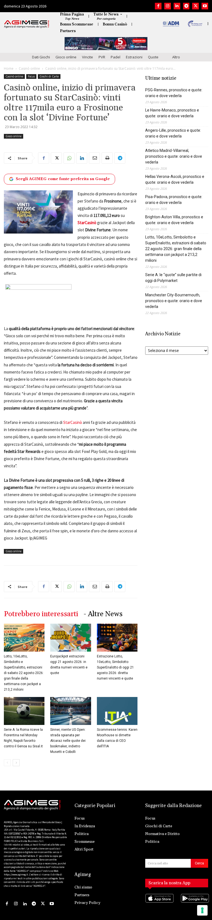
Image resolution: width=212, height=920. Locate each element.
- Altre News (103, 614)
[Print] (107, 158)
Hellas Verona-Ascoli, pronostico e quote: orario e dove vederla (174, 179)
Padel (115, 57)
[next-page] (16, 762)
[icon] (159, 903)
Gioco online (65, 57)
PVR (102, 57)
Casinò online (29, 68)
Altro (176, 57)
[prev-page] (7, 762)
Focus (31, 76)
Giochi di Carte (49, 76)
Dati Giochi (41, 57)
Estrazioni (134, 57)
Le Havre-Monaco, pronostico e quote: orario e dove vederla (172, 113)
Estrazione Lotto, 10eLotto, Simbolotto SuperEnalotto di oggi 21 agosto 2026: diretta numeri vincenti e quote (115, 667)
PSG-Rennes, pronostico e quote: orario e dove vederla (173, 93)
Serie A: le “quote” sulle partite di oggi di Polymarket (173, 278)
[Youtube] (205, 6)
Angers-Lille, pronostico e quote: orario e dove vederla (173, 133)
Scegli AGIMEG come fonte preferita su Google (63, 179)
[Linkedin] (177, 6)
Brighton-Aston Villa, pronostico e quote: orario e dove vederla (174, 220)
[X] (195, 6)
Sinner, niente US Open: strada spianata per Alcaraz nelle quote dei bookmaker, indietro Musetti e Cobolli (68, 741)
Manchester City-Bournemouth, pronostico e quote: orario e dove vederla (173, 301)
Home (9, 68)
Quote (153, 57)
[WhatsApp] (69, 158)
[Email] (94, 158)
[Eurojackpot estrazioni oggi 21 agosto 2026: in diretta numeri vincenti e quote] (70, 638)
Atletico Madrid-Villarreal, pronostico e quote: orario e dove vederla (173, 156)
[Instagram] (167, 6)
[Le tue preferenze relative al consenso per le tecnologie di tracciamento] (202, 910)
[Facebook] (158, 6)
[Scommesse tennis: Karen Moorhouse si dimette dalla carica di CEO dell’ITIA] (117, 711)
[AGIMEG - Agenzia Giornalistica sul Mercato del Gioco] (26, 24)
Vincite (87, 57)
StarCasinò (72, 422)
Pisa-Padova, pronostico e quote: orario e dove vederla (173, 200)
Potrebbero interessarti (41, 614)
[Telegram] (186, 6)
